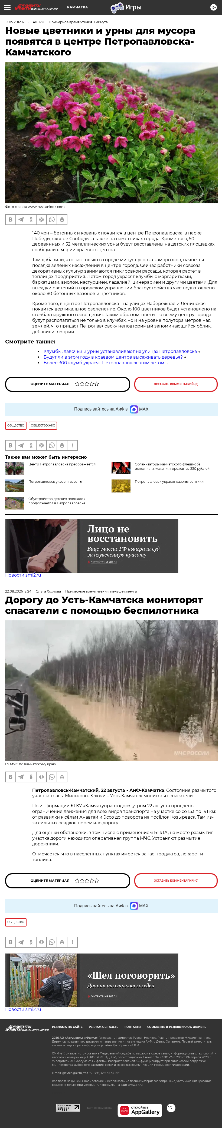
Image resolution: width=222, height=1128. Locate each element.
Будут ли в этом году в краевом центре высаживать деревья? (113, 357)
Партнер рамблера (99, 1107)
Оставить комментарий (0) (176, 384)
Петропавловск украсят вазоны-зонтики (169, 481)
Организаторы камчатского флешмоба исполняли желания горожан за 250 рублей (172, 466)
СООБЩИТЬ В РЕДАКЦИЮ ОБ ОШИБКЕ (176, 1027)
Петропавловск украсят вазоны (55, 481)
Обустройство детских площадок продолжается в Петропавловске (56, 501)
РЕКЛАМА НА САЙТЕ (67, 1027)
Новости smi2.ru (23, 575)
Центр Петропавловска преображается (62, 464)
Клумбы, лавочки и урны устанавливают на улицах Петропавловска (120, 351)
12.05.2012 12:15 (16, 22)
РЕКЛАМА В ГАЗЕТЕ (103, 1027)
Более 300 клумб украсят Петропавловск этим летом (104, 362)
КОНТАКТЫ (133, 1027)
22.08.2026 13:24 (18, 591)
